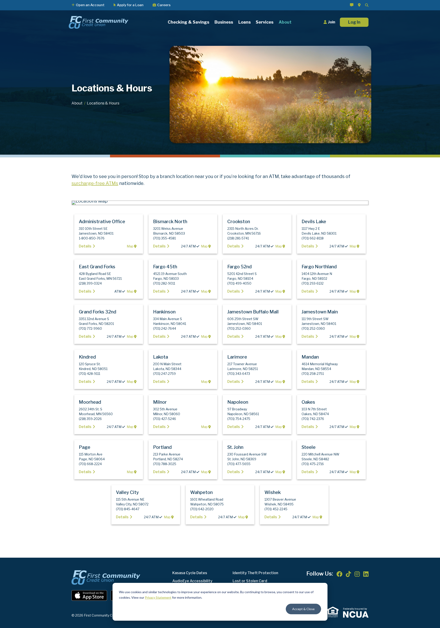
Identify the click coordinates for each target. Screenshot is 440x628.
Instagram (357, 574)
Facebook (339, 574)
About (77, 103)
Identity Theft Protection (255, 573)
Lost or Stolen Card (250, 581)
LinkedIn (365, 574)
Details (85, 246)
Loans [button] (244, 22)
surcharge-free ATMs (95, 183)
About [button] (285, 22)
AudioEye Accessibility (192, 581)
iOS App (89, 595)
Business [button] (223, 22)
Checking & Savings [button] (188, 22)
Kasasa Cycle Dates (189, 573)
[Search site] (366, 5)
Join (331, 22)
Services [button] (264, 22)
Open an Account (90, 5)
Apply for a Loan (130, 5)
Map (130, 246)
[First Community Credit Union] (98, 22)
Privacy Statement (158, 597)
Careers (163, 5)
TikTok (348, 574)
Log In (354, 22)
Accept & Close (303, 609)
